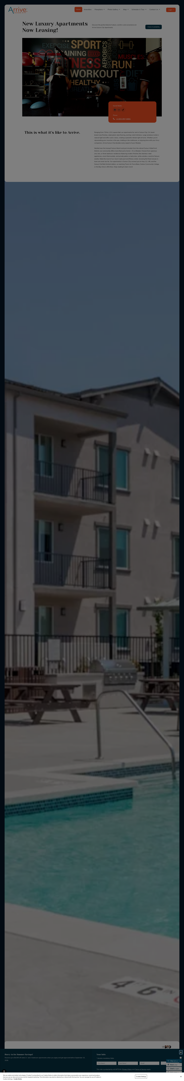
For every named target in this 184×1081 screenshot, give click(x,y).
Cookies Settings (141, 1076)
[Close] (181, 1076)
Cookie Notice (18, 1079)
